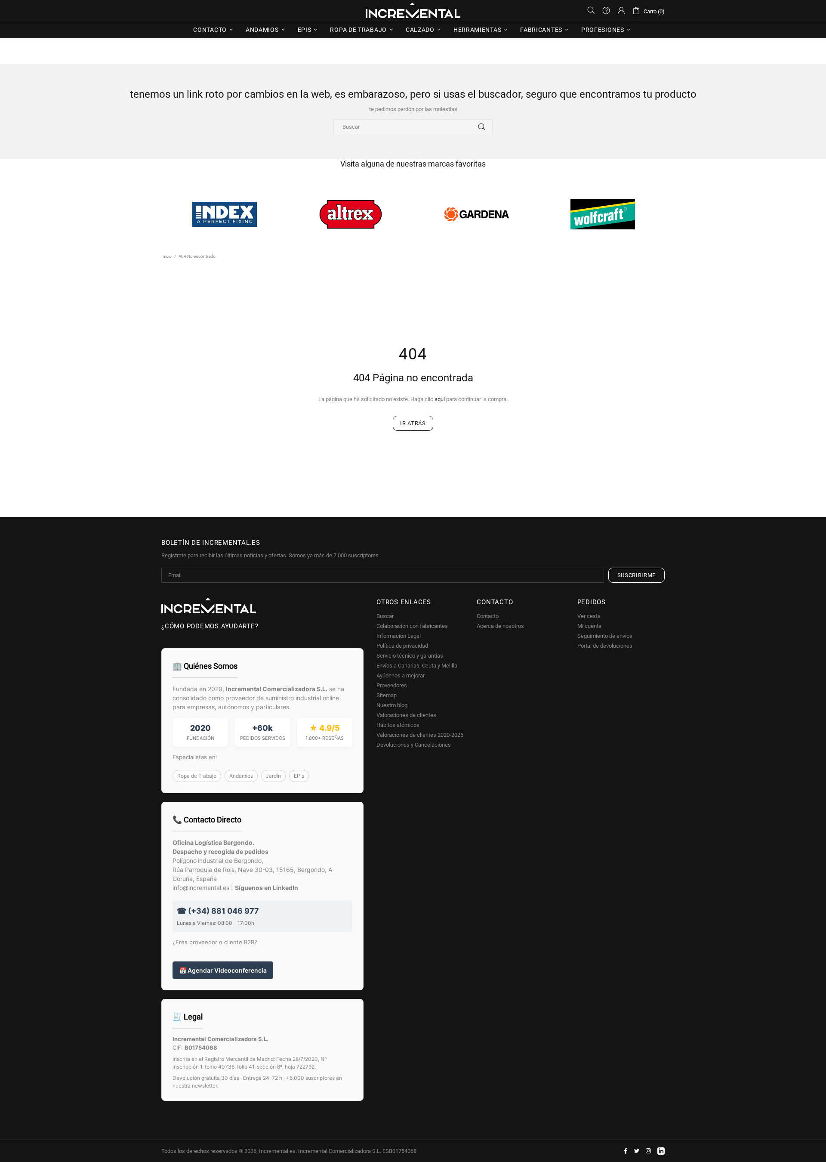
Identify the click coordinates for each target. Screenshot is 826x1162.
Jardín (273, 776)
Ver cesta (589, 616)
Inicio (166, 256)
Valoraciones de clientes (406, 715)
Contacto (488, 616)
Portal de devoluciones (604, 646)
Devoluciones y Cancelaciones (413, 745)
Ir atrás (412, 423)
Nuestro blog (391, 705)
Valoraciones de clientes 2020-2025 (419, 735)
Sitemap (386, 695)
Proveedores (391, 685)
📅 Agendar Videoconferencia (223, 970)
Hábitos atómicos (397, 725)
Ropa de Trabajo (196, 776)
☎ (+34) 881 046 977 (218, 910)
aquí (440, 399)
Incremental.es (413, 10)
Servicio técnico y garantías (409, 655)
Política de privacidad (402, 646)
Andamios (241, 776)
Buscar (385, 616)
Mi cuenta (589, 626)
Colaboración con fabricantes (412, 626)
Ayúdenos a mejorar (400, 675)
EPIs (299, 776)
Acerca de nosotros (500, 626)
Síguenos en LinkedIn (266, 887)
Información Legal (398, 636)
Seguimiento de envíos (604, 636)
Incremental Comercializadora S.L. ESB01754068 (357, 1151)
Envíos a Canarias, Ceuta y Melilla (416, 665)
